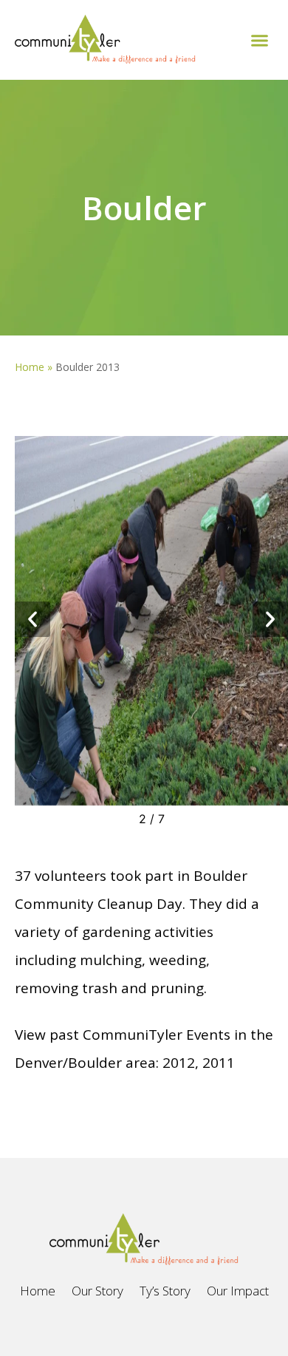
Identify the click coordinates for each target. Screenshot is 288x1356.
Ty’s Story (165, 1290)
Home (29, 367)
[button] (260, 40)
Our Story (97, 1290)
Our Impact (238, 1290)
